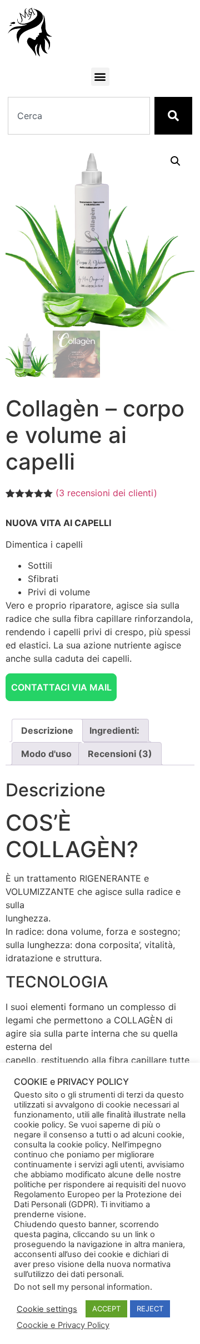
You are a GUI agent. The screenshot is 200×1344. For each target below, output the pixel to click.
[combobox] (78, 116)
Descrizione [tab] (47, 730)
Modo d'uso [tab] (46, 753)
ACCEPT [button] (106, 1308)
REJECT (150, 1308)
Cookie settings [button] (47, 1309)
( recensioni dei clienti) (106, 492)
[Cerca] (173, 116)
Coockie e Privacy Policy (63, 1325)
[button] (100, 77)
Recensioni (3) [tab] (120, 753)
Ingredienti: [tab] (114, 730)
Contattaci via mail (61, 687)
